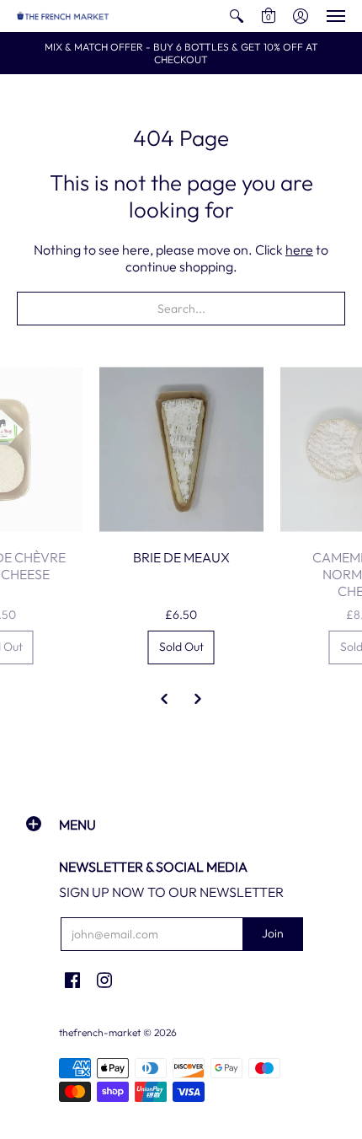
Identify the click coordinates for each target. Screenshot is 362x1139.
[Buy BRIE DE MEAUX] (181, 450)
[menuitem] (237, 16)
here (299, 249)
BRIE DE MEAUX (181, 557)
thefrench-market (100, 1032)
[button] (237, 16)
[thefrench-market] (63, 16)
